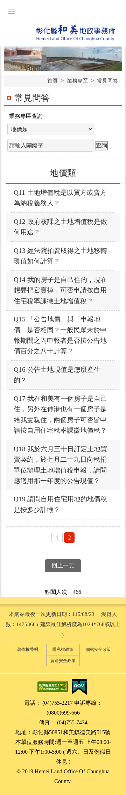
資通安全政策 (63, 661)
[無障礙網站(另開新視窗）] (52, 686)
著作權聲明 (27, 649)
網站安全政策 (98, 649)
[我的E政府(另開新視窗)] (79, 686)
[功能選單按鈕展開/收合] (11, 11)
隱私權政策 (63, 649)
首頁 (52, 81)
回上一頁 (63, 565)
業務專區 (77, 81)
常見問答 (107, 81)
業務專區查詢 (26, 116)
